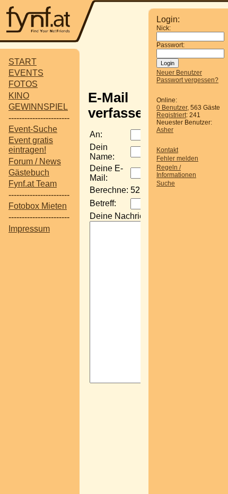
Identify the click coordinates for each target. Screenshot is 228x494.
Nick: (163, 28)
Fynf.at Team (32, 183)
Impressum (29, 228)
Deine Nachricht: (121, 215)
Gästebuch (28, 172)
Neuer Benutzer (179, 72)
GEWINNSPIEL (38, 106)
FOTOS (23, 84)
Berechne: (109, 190)
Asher (164, 130)
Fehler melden (177, 158)
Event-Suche (32, 129)
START (22, 61)
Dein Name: (102, 152)
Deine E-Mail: (106, 173)
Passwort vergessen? (187, 80)
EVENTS (25, 72)
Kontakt (167, 150)
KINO (18, 95)
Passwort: (170, 45)
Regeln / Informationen (176, 171)
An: (96, 134)
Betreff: (103, 203)
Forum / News (34, 161)
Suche (165, 183)
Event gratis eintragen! (30, 145)
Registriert (171, 115)
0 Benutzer (171, 107)
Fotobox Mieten (37, 205)
